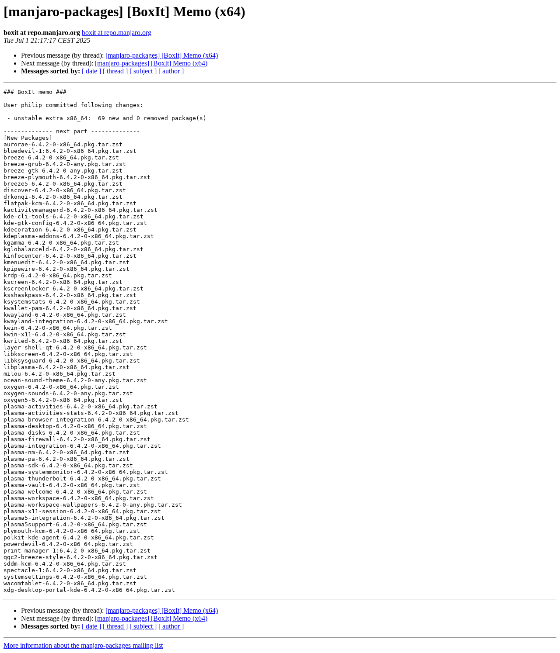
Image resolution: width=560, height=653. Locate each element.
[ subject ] (143, 71)
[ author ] (171, 71)
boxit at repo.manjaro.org (116, 32)
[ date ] (91, 71)
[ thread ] (115, 71)
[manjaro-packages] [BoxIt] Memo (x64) (161, 55)
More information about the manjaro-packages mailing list (83, 645)
